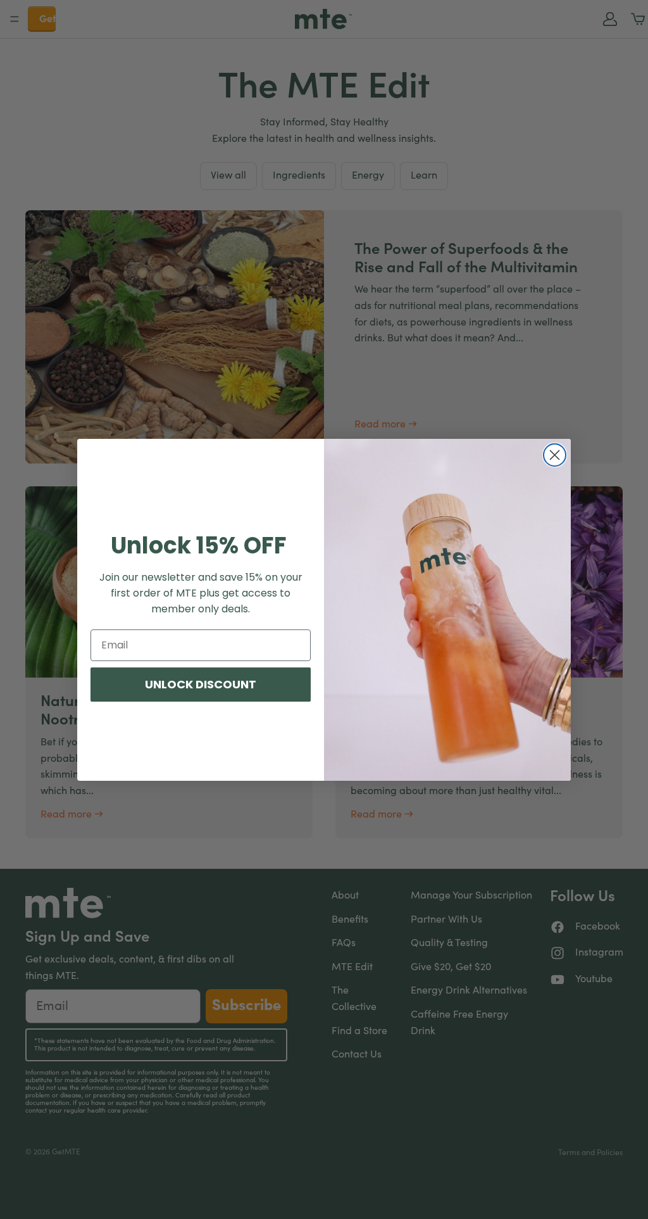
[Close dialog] (555, 455)
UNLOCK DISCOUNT (200, 684)
